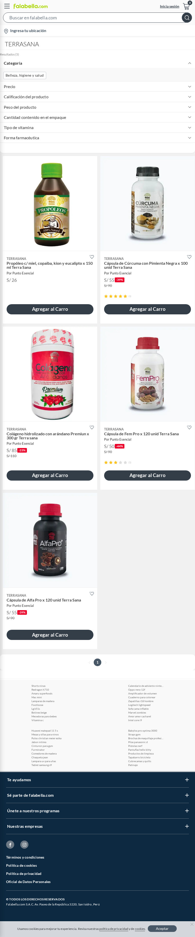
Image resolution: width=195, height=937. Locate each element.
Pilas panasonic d (138, 742)
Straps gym (134, 734)
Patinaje (133, 764)
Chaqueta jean (39, 757)
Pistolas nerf (135, 745)
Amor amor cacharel (139, 716)
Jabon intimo (38, 742)
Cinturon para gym (42, 745)
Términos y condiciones (25, 857)
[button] (97, 18)
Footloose (37, 704)
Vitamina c (37, 720)
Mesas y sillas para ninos (45, 734)
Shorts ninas (38, 685)
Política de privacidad (23, 873)
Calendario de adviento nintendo (146, 685)
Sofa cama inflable (138, 708)
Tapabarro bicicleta (139, 757)
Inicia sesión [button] (169, 6)
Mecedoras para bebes (44, 716)
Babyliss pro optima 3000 (142, 730)
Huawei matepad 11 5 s (44, 730)
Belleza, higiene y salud (25, 75)
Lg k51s (35, 708)
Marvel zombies (137, 712)
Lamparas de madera (42, 701)
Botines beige (39, 712)
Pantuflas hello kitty (139, 749)
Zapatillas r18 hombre (140, 701)
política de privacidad (113, 929)
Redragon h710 (40, 689)
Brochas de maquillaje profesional (146, 738)
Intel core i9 (135, 720)
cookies (140, 929)
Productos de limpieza (141, 753)
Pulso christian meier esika (46, 738)
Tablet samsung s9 (41, 764)
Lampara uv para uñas (43, 761)
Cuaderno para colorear (141, 697)
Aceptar (162, 928)
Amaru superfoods (41, 693)
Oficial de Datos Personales (28, 881)
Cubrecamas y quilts (139, 761)
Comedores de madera (44, 753)
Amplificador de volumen (142, 693)
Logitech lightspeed (139, 704)
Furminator (38, 749)
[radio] (106, 296)
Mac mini (36, 697)
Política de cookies (21, 865)
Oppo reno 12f (136, 689)
